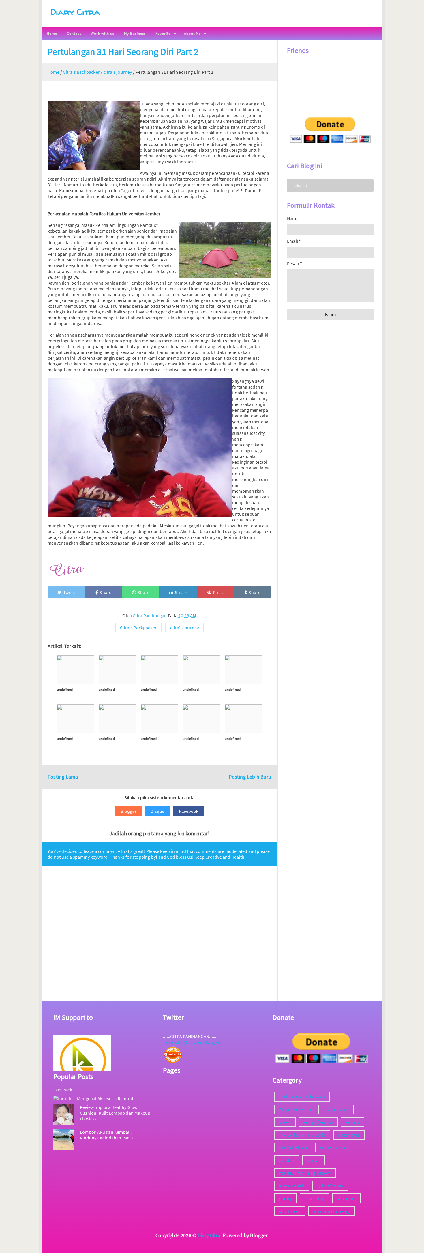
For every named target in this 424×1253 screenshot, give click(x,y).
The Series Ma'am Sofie (302, 1135)
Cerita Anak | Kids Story (302, 1097)
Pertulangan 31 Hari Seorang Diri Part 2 (123, 51)
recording (314, 1198)
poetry (285, 1198)
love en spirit (292, 1186)
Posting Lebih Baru (250, 777)
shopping (346, 1198)
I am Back (62, 1090)
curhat (313, 1160)
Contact (74, 33)
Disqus (157, 811)
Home (52, 33)
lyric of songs (330, 1186)
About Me (192, 33)
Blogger (128, 811)
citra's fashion (293, 1147)
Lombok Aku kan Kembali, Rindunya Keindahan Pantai (107, 1135)
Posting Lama (63, 777)
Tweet (69, 592)
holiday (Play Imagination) (305, 1173)
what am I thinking (331, 1211)
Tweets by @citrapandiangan (191, 1042)
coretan (286, 1160)
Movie (285, 1122)
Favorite (162, 33)
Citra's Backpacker (138, 627)
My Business (135, 33)
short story (290, 1211)
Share (105, 592)
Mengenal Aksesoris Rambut (105, 1098)
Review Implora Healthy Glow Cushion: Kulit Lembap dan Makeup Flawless (115, 1113)
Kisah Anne (338, 1109)
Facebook (188, 811)
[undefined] (75, 669)
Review (352, 1122)
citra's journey (184, 627)
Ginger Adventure (296, 1109)
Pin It (218, 592)
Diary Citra (75, 12)
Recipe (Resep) (318, 1122)
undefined (65, 689)
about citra (349, 1135)
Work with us (102, 33)
